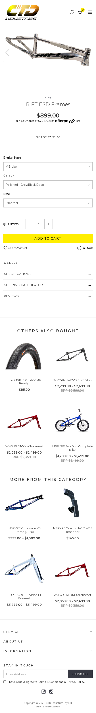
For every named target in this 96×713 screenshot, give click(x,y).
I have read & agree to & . (46, 681)
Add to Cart (48, 238)
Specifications (18, 273)
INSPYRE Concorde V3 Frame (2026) (24, 530)
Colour (8, 176)
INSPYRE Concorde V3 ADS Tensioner (72, 530)
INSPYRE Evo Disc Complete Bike (72, 448)
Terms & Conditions (50, 681)
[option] (48, 47)
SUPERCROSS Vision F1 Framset (24, 596)
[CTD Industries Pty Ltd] (23, 12)
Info (78, 120)
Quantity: (11, 224)
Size (6, 194)
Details (11, 262)
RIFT (48, 98)
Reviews (11, 296)
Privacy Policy (75, 681)
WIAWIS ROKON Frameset (72, 379)
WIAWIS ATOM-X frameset (24, 446)
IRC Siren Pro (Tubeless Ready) (24, 381)
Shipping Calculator (23, 285)
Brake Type (12, 158)
